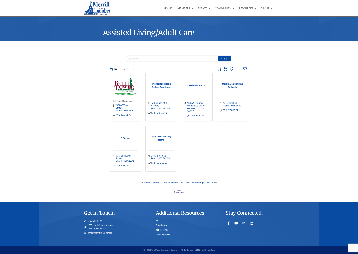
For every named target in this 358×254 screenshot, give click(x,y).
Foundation (161, 225)
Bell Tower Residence (122, 101)
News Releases (163, 234)
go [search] (225, 58)
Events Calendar (170, 182)
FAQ (158, 220)
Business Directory (150, 182)
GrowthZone (209, 250)
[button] (111, 69)
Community (223, 8)
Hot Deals (184, 182)
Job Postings (197, 182)
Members (183, 8)
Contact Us (211, 182)
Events (202, 8)
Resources (246, 8)
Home (168, 8)
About (265, 8)
